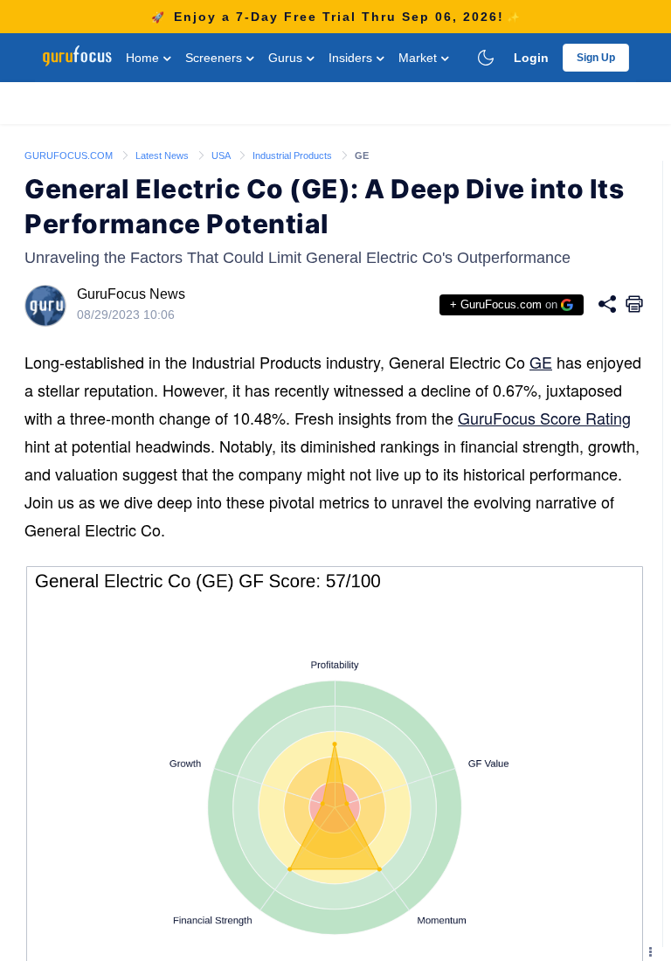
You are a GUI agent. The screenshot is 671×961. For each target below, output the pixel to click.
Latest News (163, 155)
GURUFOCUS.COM (69, 155)
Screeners (215, 58)
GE (540, 361)
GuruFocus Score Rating (544, 417)
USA (221, 155)
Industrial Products (293, 155)
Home (144, 58)
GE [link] (362, 155)
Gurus (287, 58)
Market (419, 58)
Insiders (352, 58)
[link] (69, 155)
